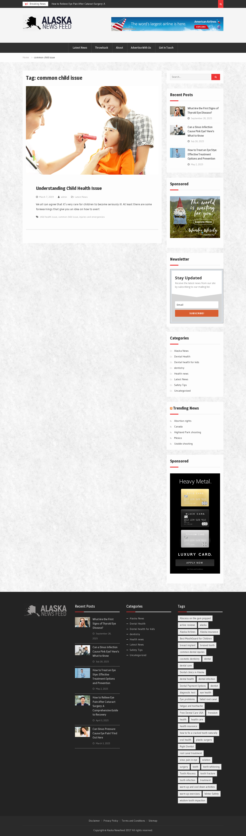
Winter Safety (211, 793)
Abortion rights (182, 420)
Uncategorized (182, 390)
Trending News (186, 408)
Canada (178, 426)
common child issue (68, 216)
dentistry (179, 367)
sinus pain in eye (188, 759)
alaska (203, 625)
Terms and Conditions (133, 821)
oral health (185, 739)
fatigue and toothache (191, 705)
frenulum (213, 712)
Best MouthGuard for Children (196, 638)
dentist (214, 685)
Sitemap (153, 821)
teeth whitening (211, 766)
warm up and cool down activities (197, 786)
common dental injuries (192, 652)
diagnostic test (187, 692)
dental (207, 658)
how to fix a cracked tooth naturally (198, 732)
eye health (205, 692)
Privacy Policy (110, 821)
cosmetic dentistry (189, 658)
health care (197, 719)
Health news (181, 373)
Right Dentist (187, 746)
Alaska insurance (209, 631)
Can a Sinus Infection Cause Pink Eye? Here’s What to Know (201, 131)
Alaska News (181, 350)
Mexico (178, 438)
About (119, 47)
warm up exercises (190, 793)
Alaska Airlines (187, 631)
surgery (184, 766)
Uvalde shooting (183, 443)
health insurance (188, 726)
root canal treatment (191, 753)
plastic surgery (204, 739)
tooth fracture (207, 773)
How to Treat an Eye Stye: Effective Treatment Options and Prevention (202, 154)
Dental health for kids (186, 362)
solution (206, 759)
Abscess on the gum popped (195, 618)
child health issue (48, 216)
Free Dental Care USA (191, 712)
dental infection (206, 678)
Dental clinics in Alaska (192, 672)
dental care (186, 665)
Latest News (80, 47)
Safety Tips (180, 385)
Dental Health (182, 356)
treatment (205, 780)
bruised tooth (207, 645)
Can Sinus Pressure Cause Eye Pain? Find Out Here (105, 733)
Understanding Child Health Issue (69, 188)
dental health (187, 678)
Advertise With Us (141, 47)
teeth (195, 766)
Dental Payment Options (193, 685)
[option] (81, 4)
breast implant (187, 645)
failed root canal (208, 699)
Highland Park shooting (187, 432)
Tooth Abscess (188, 773)
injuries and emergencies (92, 216)
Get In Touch (166, 47)
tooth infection (187, 780)
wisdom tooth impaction (192, 800)
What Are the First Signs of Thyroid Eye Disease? (78, 3)
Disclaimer (94, 821)
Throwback (101, 47)
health (183, 719)
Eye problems (187, 699)
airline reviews (187, 625)
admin (64, 196)
